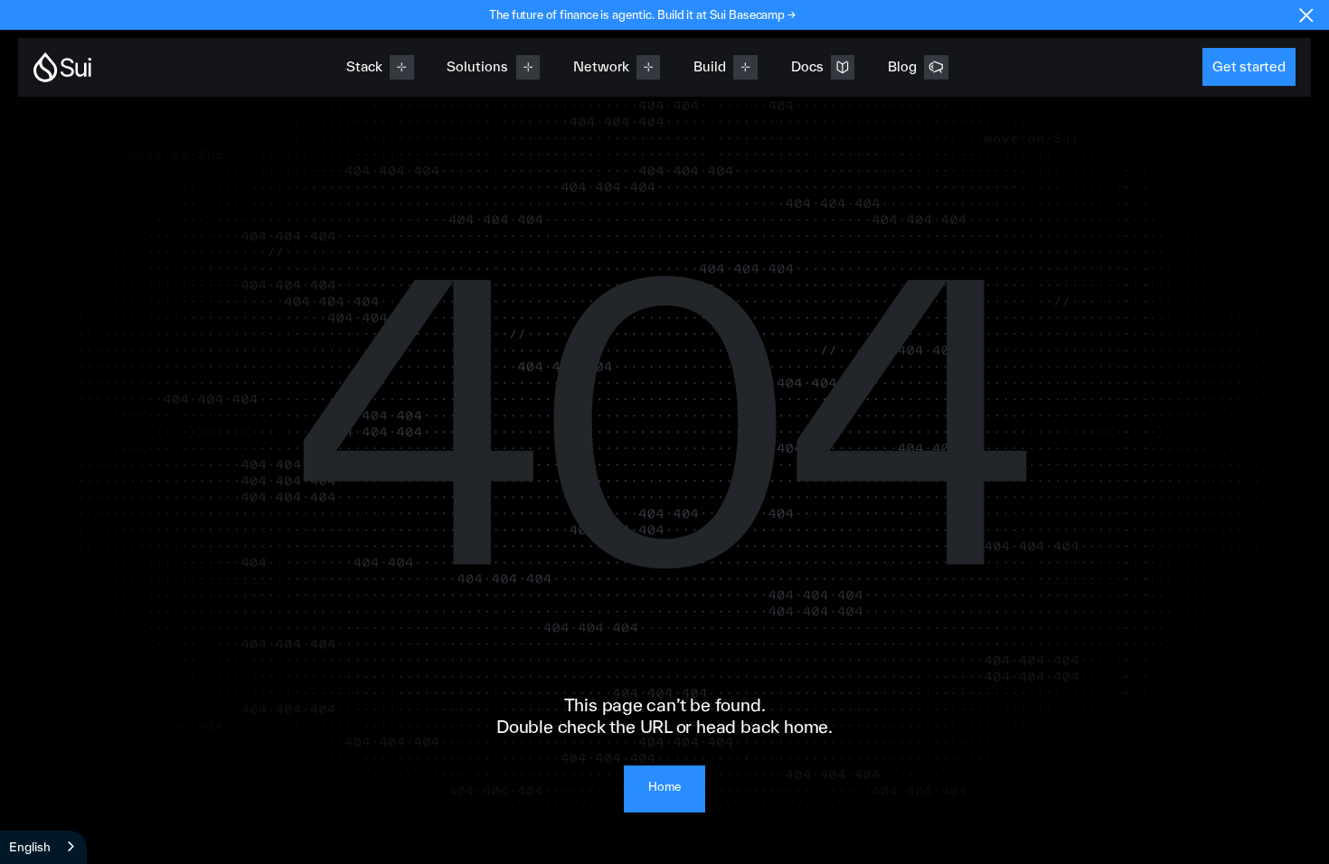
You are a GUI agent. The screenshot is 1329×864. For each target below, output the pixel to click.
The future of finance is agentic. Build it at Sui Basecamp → (642, 15)
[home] (62, 67)
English (30, 847)
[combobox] (43, 847)
